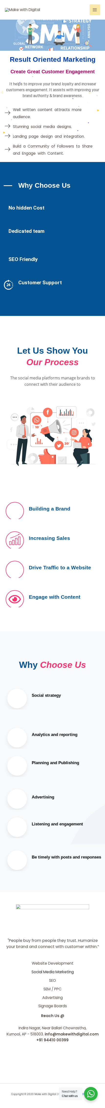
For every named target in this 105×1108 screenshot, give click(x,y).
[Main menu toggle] (95, 9)
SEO (52, 980)
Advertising (52, 997)
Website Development (53, 963)
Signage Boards (52, 1005)
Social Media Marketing (53, 971)
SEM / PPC (52, 989)
